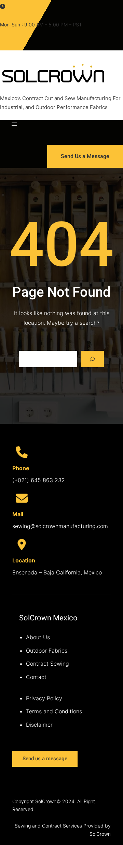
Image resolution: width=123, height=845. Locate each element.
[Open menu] (14, 124)
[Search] (92, 359)
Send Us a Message (85, 156)
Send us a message (45, 758)
